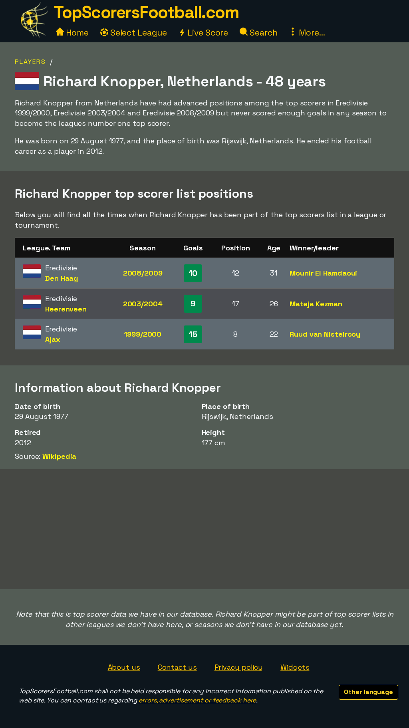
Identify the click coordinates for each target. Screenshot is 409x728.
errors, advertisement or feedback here (197, 700)
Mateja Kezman (316, 303)
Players (30, 62)
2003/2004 (143, 303)
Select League (137, 32)
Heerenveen (66, 308)
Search (262, 32)
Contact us (177, 667)
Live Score (206, 32)
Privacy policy (238, 667)
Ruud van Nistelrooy (325, 334)
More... (311, 32)
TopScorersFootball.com (146, 12)
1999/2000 (142, 334)
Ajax (52, 339)
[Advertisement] (204, 529)
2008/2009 (143, 273)
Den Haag (61, 278)
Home (76, 32)
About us (124, 667)
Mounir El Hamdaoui (323, 273)
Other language (368, 692)
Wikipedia (59, 456)
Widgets (294, 667)
